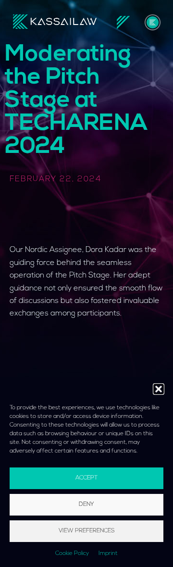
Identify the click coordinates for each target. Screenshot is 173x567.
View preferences (87, 531)
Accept (86, 478)
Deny (86, 504)
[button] (158, 389)
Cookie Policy (72, 553)
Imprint (108, 553)
